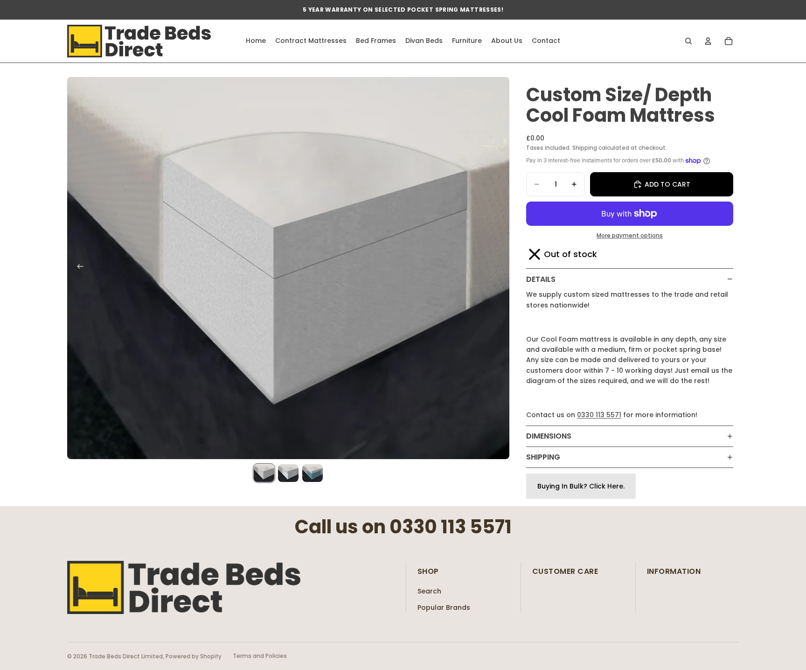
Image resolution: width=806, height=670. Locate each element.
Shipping (543, 457)
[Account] (708, 41)
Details (541, 279)
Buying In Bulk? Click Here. (581, 486)
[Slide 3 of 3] (312, 473)
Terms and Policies (260, 656)
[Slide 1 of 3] (264, 473)
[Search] (688, 41)
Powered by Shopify (194, 656)
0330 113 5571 (599, 414)
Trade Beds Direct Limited (126, 656)
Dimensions (548, 436)
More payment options (630, 235)
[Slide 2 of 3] (288, 473)
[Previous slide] (77, 268)
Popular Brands (443, 607)
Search (429, 591)
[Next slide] (499, 268)
